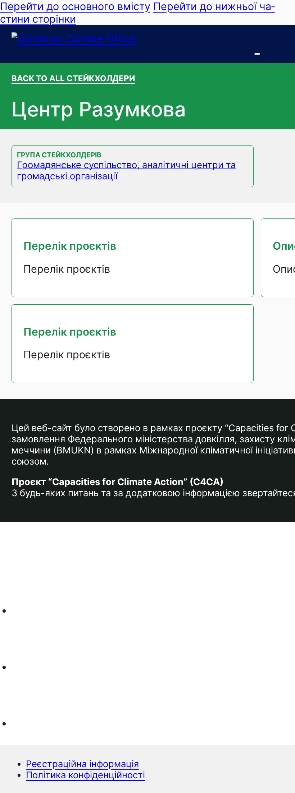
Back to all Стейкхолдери (73, 78)
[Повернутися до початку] (270, 773)
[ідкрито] (257, 54)
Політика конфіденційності (85, 774)
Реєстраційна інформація (82, 763)
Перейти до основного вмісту (75, 6)
